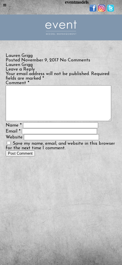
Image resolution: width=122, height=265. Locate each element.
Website (14, 137)
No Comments (75, 60)
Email (13, 131)
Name (14, 125)
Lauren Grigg (19, 65)
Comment (17, 83)
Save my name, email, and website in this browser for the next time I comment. (60, 145)
